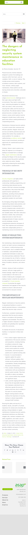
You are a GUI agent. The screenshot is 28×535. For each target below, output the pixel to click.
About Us (5, 500)
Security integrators (7, 178)
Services (5, 497)
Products (5, 495)
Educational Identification (7, 435)
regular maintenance (11, 154)
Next (23, 23)
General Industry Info (18, 435)
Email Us (5, 505)
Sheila (5, 433)
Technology (8, 436)
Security (4, 436)
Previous (18, 23)
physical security (10, 98)
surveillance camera (16, 138)
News (4, 502)
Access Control (19, 433)
